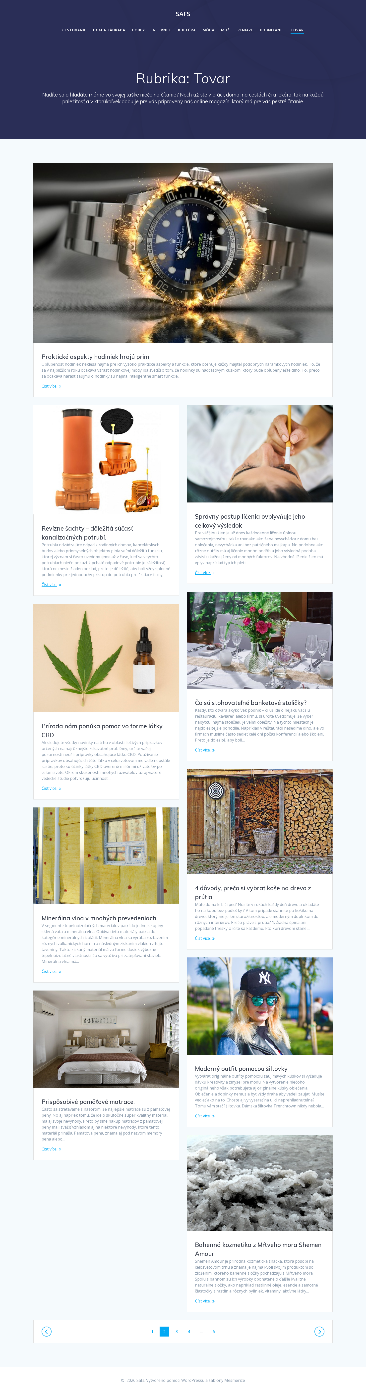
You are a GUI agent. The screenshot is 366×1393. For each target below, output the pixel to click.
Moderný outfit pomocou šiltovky (241, 1068)
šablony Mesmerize (227, 1380)
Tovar (297, 30)
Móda (208, 30)
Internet (161, 30)
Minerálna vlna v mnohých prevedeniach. (100, 918)
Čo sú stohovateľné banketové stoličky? (250, 702)
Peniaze (245, 30)
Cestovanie (74, 30)
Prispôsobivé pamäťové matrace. (88, 1101)
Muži (226, 30)
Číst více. (49, 386)
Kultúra (187, 30)
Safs (183, 14)
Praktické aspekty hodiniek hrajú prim (95, 356)
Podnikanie (272, 30)
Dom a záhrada (109, 30)
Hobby (138, 30)
